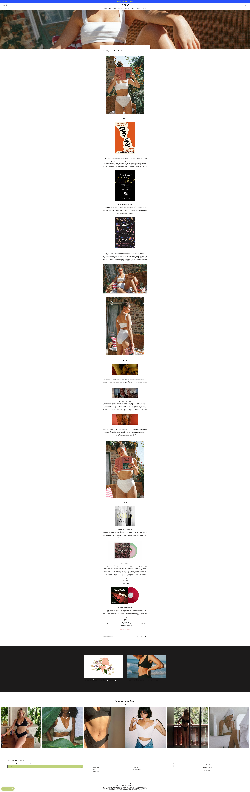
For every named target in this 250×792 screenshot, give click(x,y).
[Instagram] (176, 765)
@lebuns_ (123, 704)
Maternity (138, 8)
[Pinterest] (175, 767)
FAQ (94, 769)
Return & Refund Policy (98, 765)
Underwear (120, 8)
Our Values (135, 762)
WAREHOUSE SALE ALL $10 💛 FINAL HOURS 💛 (125, 1)
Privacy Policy (136, 767)
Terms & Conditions (137, 769)
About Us (144, 8)
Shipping (95, 762)
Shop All (114, 8)
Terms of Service (96, 773)
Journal (134, 765)
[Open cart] (246, 5)
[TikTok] (175, 769)
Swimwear (127, 8)
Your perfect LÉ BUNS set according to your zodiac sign (100, 680)
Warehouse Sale (107, 8)
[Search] (7, 5)
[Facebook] (176, 763)
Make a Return (96, 767)
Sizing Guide (96, 771)
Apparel (132, 8)
